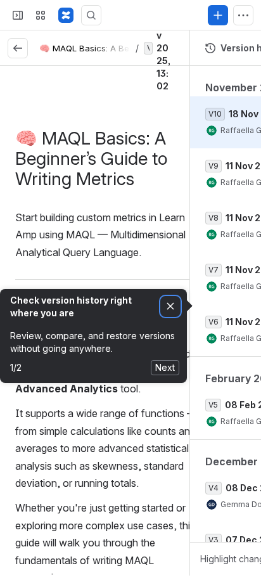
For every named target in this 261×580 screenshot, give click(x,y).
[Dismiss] (170, 306)
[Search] (91, 15)
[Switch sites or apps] (40, 15)
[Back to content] (18, 48)
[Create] (218, 15)
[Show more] (243, 15)
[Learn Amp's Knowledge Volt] (66, 15)
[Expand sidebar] (18, 15)
